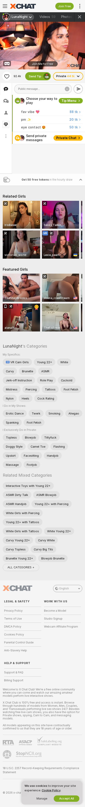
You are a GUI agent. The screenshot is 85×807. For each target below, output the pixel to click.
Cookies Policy (14, 634)
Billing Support (13, 680)
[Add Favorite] (6, 76)
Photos (70, 17)
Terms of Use (13, 618)
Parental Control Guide (19, 642)
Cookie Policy (51, 790)
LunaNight (12, 346)
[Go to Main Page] (26, 6)
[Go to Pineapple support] (7, 754)
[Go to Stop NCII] (29, 754)
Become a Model (55, 610)
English (64, 588)
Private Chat (66, 138)
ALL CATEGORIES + (20, 567)
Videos (47, 17)
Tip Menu (68, 101)
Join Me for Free (42, 64)
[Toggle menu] (5, 6)
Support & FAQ (13, 672)
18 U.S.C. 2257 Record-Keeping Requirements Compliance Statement (41, 770)
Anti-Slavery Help (15, 650)
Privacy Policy (13, 610)
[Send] (78, 88)
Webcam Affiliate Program (61, 626)
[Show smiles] (67, 89)
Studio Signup (53, 618)
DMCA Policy (12, 626)
